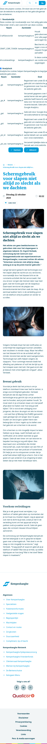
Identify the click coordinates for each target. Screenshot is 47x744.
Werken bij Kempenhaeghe (18, 666)
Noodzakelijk (8, 19)
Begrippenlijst (12, 618)
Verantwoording (23, 730)
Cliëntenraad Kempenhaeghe (18, 661)
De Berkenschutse (14, 670)
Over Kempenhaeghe (15, 599)
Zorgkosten (11, 632)
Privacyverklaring (23, 722)
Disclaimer (23, 717)
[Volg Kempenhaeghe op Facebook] (16, 687)
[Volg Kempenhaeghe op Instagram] (30, 687)
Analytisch (7, 68)
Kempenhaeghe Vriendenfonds (19, 656)
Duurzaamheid (12, 636)
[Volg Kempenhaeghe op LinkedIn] (23, 687)
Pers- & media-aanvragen (23, 738)
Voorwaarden (23, 713)
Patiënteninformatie (15, 609)
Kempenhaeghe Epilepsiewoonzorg (21, 652)
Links (23, 734)
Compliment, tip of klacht (17, 641)
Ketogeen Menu (13, 675)
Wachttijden (11, 622)
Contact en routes (14, 627)
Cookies (23, 726)
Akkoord (32, 150)
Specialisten (11, 604)
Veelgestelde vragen (15, 613)
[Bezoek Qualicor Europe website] (23, 695)
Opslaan (17, 150)
